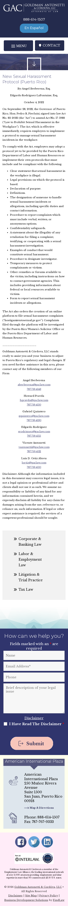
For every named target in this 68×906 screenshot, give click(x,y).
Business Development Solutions (26, 900)
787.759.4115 (34, 435)
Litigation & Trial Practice (31, 577)
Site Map (31, 895)
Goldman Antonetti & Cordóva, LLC (38, 887)
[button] (18, 46)
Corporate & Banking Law (30, 542)
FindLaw (58, 900)
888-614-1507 (34, 19)
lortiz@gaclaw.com (34, 462)
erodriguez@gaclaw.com (34, 431)
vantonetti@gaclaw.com (34, 447)
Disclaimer (34, 718)
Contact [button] (51, 45)
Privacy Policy (48, 895)
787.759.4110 (34, 404)
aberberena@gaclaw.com (34, 384)
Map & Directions (42, 807)
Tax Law (26, 589)
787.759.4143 (34, 389)
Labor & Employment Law (30, 559)
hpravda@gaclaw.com (34, 400)
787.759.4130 (34, 420)
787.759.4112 (34, 451)
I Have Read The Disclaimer (36, 724)
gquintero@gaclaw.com (34, 416)
